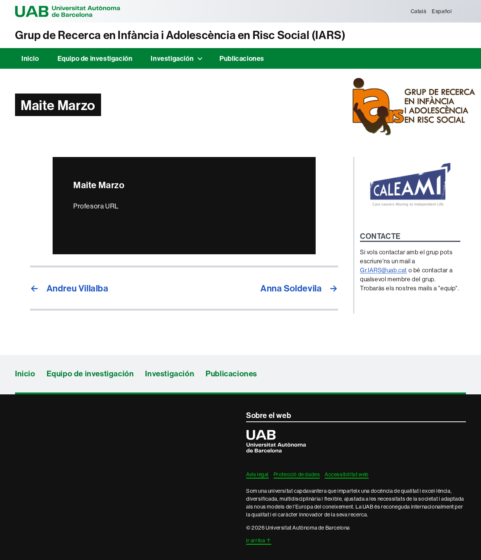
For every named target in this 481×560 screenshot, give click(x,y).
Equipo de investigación (95, 58)
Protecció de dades (297, 474)
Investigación (172, 58)
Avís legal (257, 474)
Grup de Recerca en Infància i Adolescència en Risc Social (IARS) (180, 35)
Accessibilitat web (347, 474)
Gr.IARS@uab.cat (383, 270)
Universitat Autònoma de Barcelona (67, 11)
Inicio (30, 58)
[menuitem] (418, 11)
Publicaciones (241, 58)
